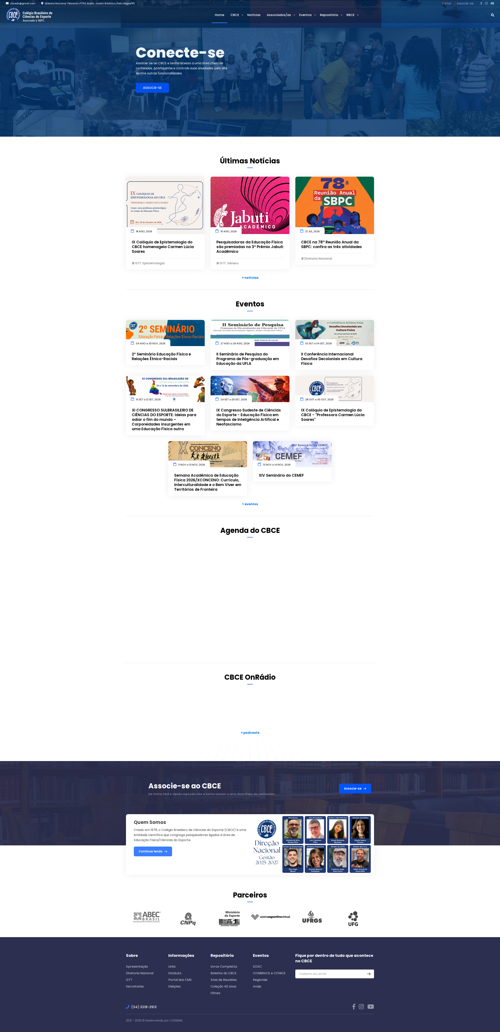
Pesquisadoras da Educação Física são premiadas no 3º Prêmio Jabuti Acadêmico (249, 247)
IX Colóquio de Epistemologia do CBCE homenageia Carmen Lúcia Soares (163, 247)
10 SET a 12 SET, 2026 (148, 399)
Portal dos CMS (180, 980)
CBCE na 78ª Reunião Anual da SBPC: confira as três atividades (331, 244)
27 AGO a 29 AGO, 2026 (235, 343)
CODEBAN (176, 1020)
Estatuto (174, 973)
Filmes (215, 993)
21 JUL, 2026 (312, 231)
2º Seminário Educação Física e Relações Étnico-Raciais (161, 356)
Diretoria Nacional (140, 973)
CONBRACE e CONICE (269, 973)
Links (172, 966)
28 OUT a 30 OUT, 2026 (319, 399)
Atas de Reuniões (224, 980)
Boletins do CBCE (224, 973)
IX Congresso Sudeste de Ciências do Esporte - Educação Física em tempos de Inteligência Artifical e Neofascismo (248, 417)
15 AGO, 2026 (229, 231)
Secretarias (135, 986)
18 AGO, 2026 (144, 231)
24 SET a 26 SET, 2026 (234, 399)
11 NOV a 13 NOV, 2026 (191, 465)
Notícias (254, 15)
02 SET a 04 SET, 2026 (318, 343)
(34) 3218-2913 (144, 1007)
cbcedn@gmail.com (22, 3)
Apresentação (137, 966)
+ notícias (250, 277)
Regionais (260, 980)
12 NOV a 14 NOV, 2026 (277, 465)
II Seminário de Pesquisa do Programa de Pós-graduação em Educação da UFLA (247, 359)
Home (219, 15)
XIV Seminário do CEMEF (281, 475)
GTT (129, 980)
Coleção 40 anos (223, 986)
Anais (257, 986)
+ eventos (250, 504)
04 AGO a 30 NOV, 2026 (150, 343)
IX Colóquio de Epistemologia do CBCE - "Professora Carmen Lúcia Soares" (332, 415)
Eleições (174, 986)
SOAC (257, 966)
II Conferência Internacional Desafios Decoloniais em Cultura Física (331, 359)
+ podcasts (250, 732)
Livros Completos (224, 966)
